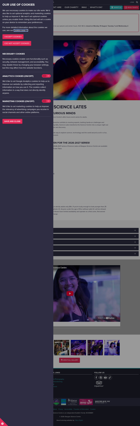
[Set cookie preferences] (4, 422)
